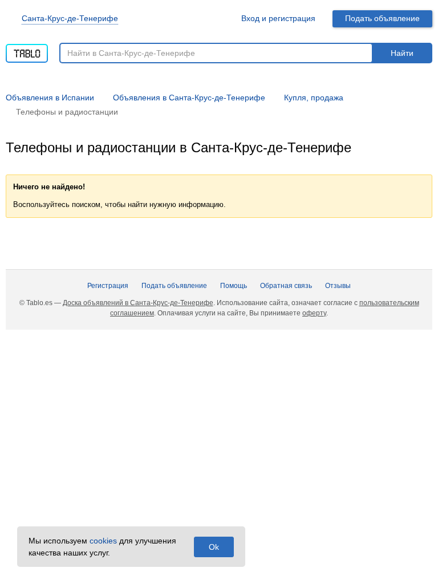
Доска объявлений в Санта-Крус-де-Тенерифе (138, 303)
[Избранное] (219, 18)
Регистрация (107, 286)
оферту (314, 313)
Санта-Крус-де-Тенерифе (70, 18)
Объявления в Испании (50, 97)
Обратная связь (286, 286)
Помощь (233, 286)
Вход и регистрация (278, 18)
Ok (214, 546)
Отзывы (338, 286)
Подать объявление (382, 18)
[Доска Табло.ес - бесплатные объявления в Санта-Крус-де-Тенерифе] (27, 49)
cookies (103, 540)
